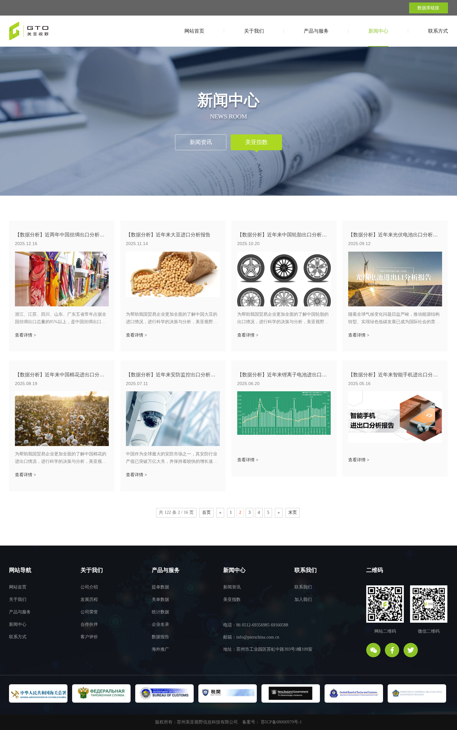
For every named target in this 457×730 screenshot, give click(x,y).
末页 (292, 512)
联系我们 (303, 587)
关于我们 (254, 31)
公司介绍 (89, 587)
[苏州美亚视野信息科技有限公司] (28, 33)
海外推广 (160, 649)
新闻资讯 (201, 142)
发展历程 (89, 599)
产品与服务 (316, 31)
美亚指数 (256, 142)
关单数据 (160, 599)
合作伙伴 (89, 624)
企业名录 (160, 624)
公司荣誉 (89, 612)
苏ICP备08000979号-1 (281, 722)
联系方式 (438, 31)
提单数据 (160, 587)
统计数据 (160, 612)
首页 (206, 512)
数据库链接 (428, 8)
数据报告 (160, 637)
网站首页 (194, 31)
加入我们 (303, 599)
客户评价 (89, 637)
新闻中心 (378, 31)
